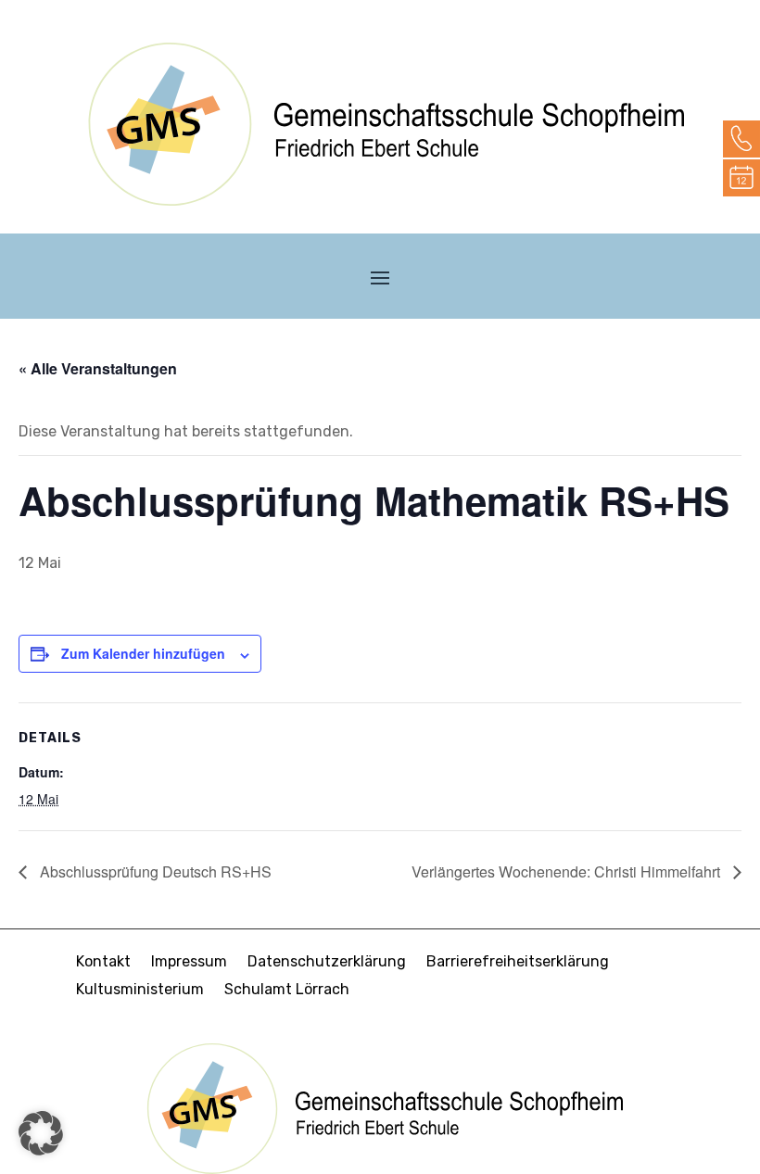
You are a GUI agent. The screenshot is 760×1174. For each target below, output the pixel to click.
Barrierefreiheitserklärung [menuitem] (517, 962)
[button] (380, 277)
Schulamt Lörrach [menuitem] (286, 990)
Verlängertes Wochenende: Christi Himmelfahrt (568, 871)
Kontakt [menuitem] (103, 962)
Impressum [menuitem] (189, 962)
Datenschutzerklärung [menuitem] (326, 962)
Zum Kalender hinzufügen (143, 653)
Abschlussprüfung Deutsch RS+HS (154, 871)
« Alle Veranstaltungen (98, 368)
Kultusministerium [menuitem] (140, 990)
